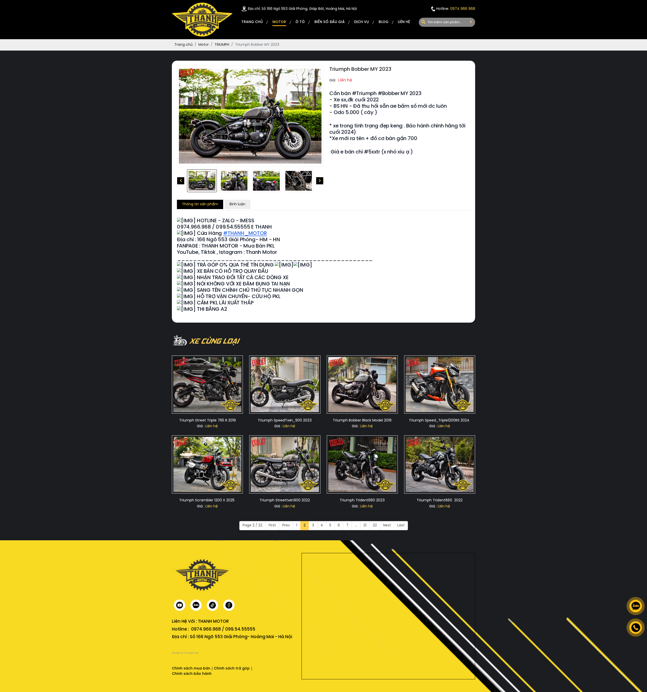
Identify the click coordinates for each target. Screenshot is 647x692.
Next (387, 525)
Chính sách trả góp (232, 669)
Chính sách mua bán (191, 669)
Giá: (332, 80)
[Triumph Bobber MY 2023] (202, 180)
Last (401, 525)
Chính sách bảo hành (192, 674)
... (356, 525)
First (272, 525)
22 (375, 525)
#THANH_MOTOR (245, 233)
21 (364, 525)
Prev (286, 525)
